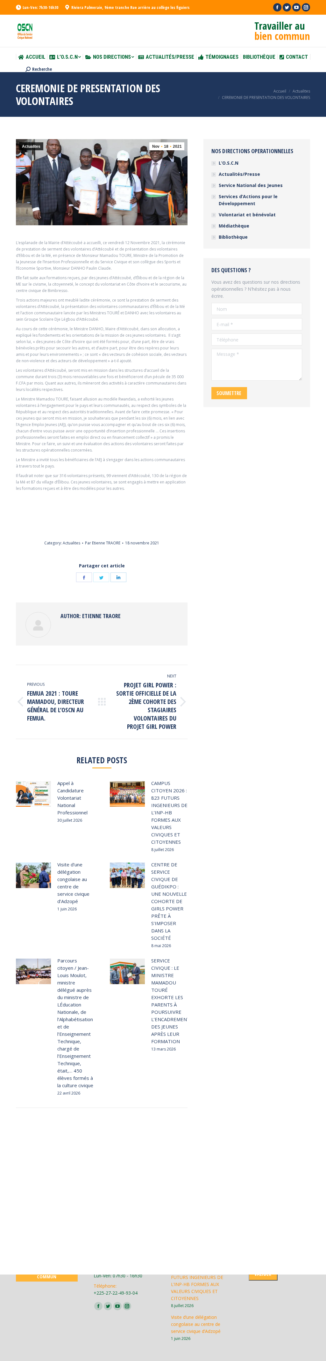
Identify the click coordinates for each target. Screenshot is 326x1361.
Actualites (301, 91)
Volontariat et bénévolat (247, 215)
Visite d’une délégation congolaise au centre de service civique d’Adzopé (73, 882)
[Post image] (33, 794)
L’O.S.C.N (228, 163)
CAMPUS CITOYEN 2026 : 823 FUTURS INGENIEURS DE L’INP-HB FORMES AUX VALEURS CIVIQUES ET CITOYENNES (169, 812)
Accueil (279, 91)
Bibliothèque (233, 237)
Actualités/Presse (239, 174)
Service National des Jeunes (251, 185)
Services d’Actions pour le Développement (248, 199)
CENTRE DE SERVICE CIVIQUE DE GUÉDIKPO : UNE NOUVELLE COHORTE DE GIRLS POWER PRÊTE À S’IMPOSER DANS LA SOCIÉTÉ (169, 901)
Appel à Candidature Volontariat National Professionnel (72, 798)
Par (102, 543)
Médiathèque (234, 226)
